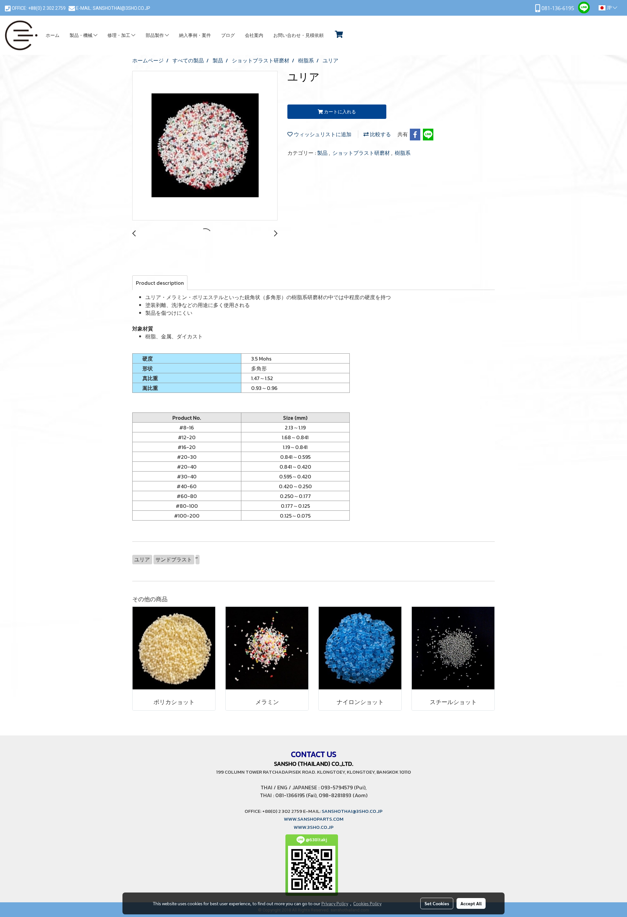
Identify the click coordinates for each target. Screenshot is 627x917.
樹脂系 (402, 153)
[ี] (198, 559)
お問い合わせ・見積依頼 (298, 35)
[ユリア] (205, 146)
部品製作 (155, 35)
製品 (323, 153)
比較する (380, 134)
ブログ (228, 35)
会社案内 (254, 35)
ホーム (52, 35)
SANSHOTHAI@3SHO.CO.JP (121, 8)
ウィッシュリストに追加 (322, 134)
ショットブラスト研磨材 (361, 153)
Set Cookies (437, 903)
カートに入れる (339, 111)
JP (609, 7)
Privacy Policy (334, 903)
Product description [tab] (160, 283)
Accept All (471, 903)
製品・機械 (81, 35)
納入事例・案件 (195, 35)
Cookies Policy (367, 903)
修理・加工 (119, 35)
